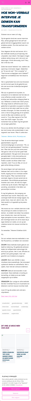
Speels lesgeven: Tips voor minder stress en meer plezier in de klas (8, 356)
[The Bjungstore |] (3, 2)
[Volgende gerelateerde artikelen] (28, 330)
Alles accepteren (15, 389)
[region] (15, 387)
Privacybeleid (19, 385)
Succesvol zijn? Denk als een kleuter (22, 354)
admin (5, 30)
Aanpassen (15, 393)
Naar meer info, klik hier (9, 296)
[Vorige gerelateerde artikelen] (24, 330)
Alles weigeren (15, 397)
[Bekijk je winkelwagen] (25, 2)
